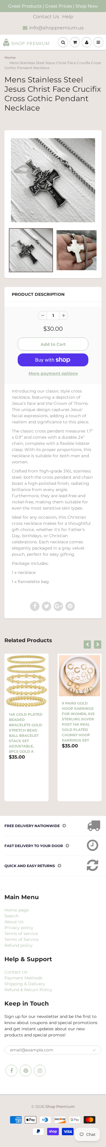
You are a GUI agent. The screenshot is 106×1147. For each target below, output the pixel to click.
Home (10, 57)
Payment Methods (23, 978)
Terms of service (21, 933)
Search (11, 916)
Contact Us (46, 16)
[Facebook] (11, 1070)
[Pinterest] (26, 1070)
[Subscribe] (94, 1050)
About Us (14, 921)
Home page (16, 910)
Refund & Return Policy (28, 989)
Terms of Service (21, 939)
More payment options (53, 373)
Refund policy (18, 945)
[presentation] (87, 644)
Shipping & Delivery (24, 983)
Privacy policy (18, 927)
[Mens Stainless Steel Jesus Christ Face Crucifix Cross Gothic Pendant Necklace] (53, 180)
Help (67, 16)
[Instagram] (40, 1070)
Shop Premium (60, 1106)
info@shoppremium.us (56, 28)
